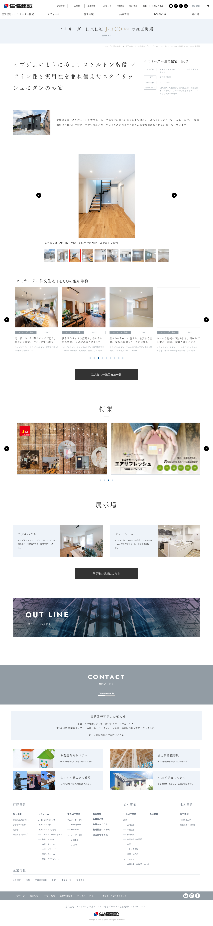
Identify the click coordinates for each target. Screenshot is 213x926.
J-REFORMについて (46, 820)
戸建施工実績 (73, 814)
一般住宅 (130, 830)
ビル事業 (76, 6)
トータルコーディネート (52, 835)
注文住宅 (141, 46)
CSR (144, 6)
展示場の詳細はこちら (106, 573)
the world (75, 830)
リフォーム (43, 814)
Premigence (76, 825)
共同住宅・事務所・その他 (138, 864)
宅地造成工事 (185, 820)
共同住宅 (130, 825)
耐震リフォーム (48, 854)
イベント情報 (49, 896)
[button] (38, 195)
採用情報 (133, 6)
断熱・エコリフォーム (51, 859)
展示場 (15, 830)
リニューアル (128, 859)
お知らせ (107, 6)
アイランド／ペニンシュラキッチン (179, 91)
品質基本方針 (41, 880)
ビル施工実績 (129, 814)
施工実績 (129, 46)
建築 (125, 820)
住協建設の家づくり (21, 820)
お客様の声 (98, 819)
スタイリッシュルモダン (170, 69)
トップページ (19, 896)
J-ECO (74, 845)
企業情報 (120, 6)
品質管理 (97, 814)
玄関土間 (163, 88)
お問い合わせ (158, 6)
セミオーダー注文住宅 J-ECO (166, 61)
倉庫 (129, 844)
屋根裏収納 (184, 88)
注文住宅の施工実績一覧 (106, 374)
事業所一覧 (67, 880)
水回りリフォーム (49, 849)
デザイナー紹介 (19, 825)
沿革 (28, 880)
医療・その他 (132, 854)
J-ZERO (74, 840)
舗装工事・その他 (187, 825)
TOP (106, 46)
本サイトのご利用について (115, 896)
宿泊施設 (130, 835)
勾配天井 (173, 88)
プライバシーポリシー (87, 896)
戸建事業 (61, 6)
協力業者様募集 (100, 834)
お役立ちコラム (100, 824)
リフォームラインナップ (48, 830)
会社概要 (17, 880)
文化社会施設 (132, 849)
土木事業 (91, 6)
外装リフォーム (48, 839)
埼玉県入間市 (165, 77)
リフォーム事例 (44, 825)
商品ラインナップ (20, 835)
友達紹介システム (101, 829)
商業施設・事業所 (134, 839)
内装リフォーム (48, 844)
